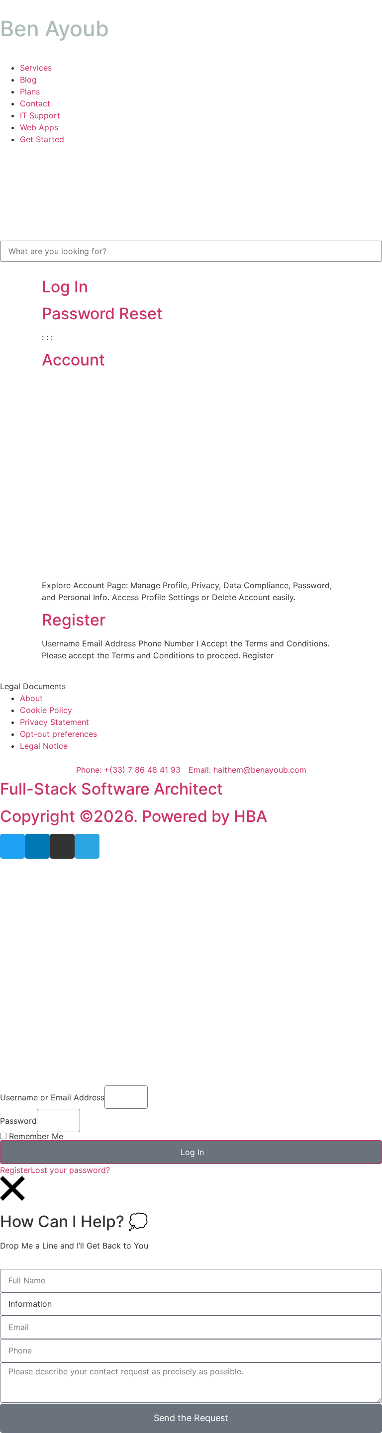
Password (18, 1121)
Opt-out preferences (58, 734)
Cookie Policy (46, 710)
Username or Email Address (52, 1097)
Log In (65, 286)
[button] (191, 686)
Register (73, 619)
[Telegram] (87, 846)
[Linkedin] (37, 846)
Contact (35, 103)
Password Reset (102, 313)
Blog (28, 80)
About (31, 698)
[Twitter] (12, 846)
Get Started (42, 139)
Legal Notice (44, 746)
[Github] (62, 846)
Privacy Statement (54, 722)
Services (36, 68)
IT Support (40, 115)
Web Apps (39, 127)
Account (73, 359)
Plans (30, 91)
